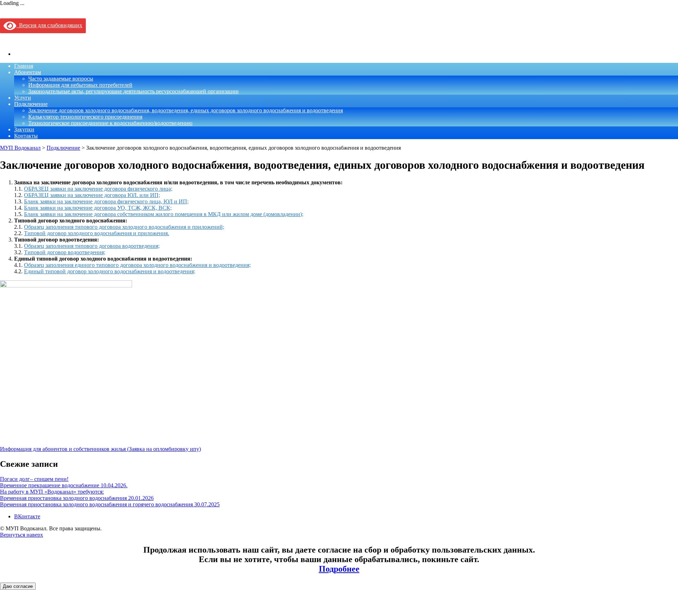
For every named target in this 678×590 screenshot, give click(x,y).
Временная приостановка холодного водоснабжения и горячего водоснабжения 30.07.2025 (110, 504)
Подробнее (339, 568)
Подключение (31, 104)
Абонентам (27, 72)
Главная (23, 66)
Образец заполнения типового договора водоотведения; (92, 246)
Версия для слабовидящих (49, 25)
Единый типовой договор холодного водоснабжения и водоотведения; (109, 271)
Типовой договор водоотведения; (64, 252)
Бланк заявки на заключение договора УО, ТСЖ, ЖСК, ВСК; (98, 208)
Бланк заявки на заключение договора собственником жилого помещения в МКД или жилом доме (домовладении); (163, 214)
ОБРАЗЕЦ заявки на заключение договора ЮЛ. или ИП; (92, 195)
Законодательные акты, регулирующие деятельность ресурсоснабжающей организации (133, 91)
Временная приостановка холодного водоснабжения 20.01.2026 (77, 498)
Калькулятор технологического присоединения (85, 117)
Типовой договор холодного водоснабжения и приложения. (96, 233)
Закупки (24, 129)
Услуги (22, 98)
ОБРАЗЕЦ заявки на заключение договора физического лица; (98, 189)
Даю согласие (18, 586)
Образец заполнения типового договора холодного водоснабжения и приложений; (124, 227)
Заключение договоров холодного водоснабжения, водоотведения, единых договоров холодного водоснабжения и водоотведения (185, 110)
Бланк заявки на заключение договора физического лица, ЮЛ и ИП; (106, 201)
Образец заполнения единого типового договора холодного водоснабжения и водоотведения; (137, 265)
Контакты (26, 136)
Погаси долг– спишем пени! (34, 479)
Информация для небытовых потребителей (80, 85)
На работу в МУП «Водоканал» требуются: (52, 492)
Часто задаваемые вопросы (60, 79)
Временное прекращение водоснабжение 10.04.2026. (63, 485)
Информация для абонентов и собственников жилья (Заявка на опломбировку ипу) (100, 449)
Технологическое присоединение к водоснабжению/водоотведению (110, 123)
